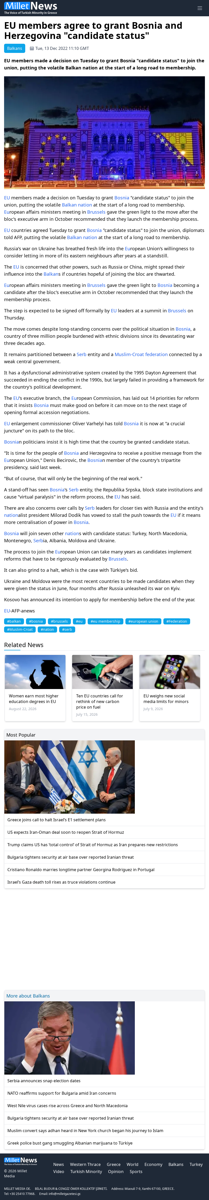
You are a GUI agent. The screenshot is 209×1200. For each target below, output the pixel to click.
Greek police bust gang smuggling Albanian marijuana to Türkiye (70, 1143)
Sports (136, 1171)
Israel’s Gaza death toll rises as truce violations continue (61, 882)
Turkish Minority (86, 1171)
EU (7, 198)
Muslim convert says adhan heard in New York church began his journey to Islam (85, 1130)
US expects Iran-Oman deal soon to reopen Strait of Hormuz (65, 832)
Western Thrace (85, 1164)
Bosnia (121, 198)
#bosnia (36, 621)
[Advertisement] (104, 938)
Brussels (96, 212)
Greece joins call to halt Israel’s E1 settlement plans (56, 820)
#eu (79, 621)
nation (85, 205)
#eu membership (105, 621)
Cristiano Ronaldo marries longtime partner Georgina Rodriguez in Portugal (80, 869)
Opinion (116, 1171)
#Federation (176, 621)
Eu (6, 212)
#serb (67, 629)
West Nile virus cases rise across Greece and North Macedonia (67, 1105)
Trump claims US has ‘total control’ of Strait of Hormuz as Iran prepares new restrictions (92, 844)
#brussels (59, 621)
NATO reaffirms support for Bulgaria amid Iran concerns (61, 1093)
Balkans (176, 1164)
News (58, 1164)
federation (156, 354)
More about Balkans (28, 996)
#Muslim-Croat (20, 629)
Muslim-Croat (129, 354)
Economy (153, 1164)
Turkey (196, 1164)
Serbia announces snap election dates (44, 1081)
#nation (47, 629)
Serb (81, 354)
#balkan (14, 621)
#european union (143, 621)
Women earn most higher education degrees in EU (34, 698)
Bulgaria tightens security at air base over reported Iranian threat (70, 857)
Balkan (69, 205)
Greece (114, 1164)
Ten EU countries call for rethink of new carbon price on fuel (99, 701)
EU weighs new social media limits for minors (166, 698)
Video (58, 1171)
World (132, 1164)
